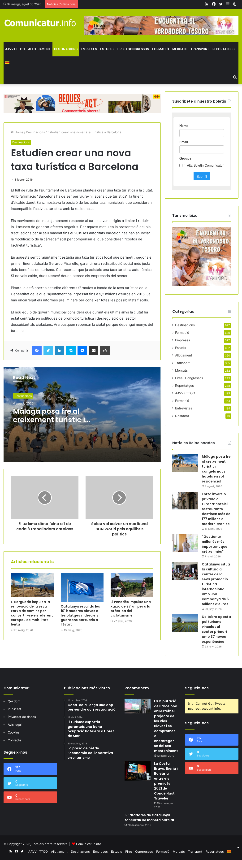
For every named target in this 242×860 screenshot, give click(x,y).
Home (18, 132)
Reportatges (223, 49)
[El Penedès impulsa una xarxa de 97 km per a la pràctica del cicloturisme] (132, 585)
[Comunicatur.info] (40, 22)
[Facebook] (37, 350)
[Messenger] (82, 350)
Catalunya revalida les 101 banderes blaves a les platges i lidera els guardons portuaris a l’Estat (80, 615)
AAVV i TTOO (15, 49)
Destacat (182, 416)
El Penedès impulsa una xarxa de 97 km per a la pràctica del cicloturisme (131, 608)
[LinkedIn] (59, 350)
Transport (199, 49)
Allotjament (39, 49)
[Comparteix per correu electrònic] (93, 350)
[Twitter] (48, 350)
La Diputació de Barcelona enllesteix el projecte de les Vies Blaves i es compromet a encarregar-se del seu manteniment (166, 726)
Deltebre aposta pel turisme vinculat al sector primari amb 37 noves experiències (216, 629)
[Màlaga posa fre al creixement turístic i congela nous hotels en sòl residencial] (185, 463)
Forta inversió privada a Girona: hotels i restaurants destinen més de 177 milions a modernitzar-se (216, 509)
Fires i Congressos (133, 49)
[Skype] (71, 350)
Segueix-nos (197, 688)
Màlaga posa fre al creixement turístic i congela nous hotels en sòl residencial (49, 424)
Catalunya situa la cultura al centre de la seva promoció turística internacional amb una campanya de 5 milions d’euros (216, 584)
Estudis (106, 49)
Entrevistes (183, 408)
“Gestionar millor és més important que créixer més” (214, 544)
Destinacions (66, 49)
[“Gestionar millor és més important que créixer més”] (185, 543)
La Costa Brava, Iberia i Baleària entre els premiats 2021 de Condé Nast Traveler (166, 781)
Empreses (89, 49)
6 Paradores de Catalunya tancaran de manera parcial (149, 817)
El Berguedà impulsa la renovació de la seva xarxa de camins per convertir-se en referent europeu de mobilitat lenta (32, 613)
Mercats (179, 49)
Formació (160, 49)
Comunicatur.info (88, 844)
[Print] (105, 350)
